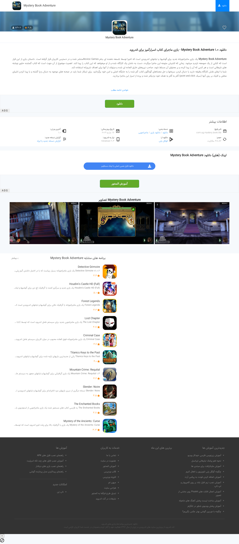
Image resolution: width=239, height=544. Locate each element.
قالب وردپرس (110, 472)
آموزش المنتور (119, 183)
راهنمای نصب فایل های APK (50, 455)
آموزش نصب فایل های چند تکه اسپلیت (45, 461)
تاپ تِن (60, 492)
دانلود (120, 103)
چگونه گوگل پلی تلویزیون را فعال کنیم (203, 472)
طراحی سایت (110, 488)
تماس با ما (111, 455)
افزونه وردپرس (109, 477)
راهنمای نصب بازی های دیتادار (50, 466)
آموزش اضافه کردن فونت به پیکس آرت (203, 477)
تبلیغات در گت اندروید (106, 499)
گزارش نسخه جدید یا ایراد (49, 141)
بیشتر (14, 258)
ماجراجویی (143, 132)
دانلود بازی (155, 132)
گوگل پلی (163, 141)
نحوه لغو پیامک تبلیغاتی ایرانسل (206, 461)
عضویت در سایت (108, 461)
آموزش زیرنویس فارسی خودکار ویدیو (204, 455)
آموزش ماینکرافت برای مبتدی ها (206, 466)
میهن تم (112, 482)
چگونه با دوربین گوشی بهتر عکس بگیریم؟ (201, 511)
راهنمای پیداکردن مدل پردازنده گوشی (46, 472)
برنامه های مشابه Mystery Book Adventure (78, 258)
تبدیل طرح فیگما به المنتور (104, 493)
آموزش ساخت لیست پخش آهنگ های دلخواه (200, 501)
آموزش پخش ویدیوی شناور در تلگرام (204, 506)
